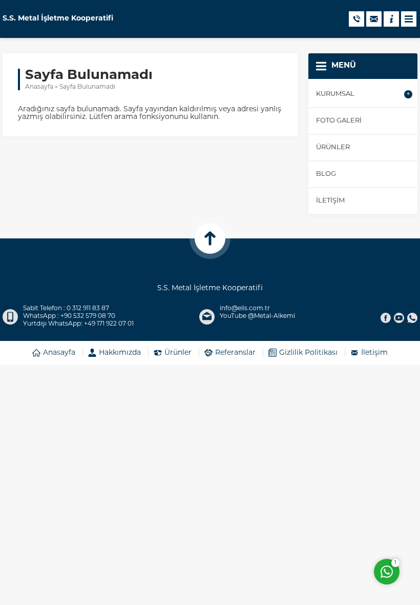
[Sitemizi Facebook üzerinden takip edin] (386, 318)
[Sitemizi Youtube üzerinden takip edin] (399, 318)
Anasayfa (39, 87)
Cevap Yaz (322, 530)
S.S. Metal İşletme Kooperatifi (58, 19)
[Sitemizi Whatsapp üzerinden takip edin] (412, 318)
